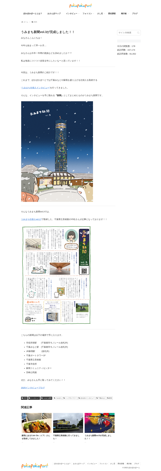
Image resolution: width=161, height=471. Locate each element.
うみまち (59, 398)
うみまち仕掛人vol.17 (31, 219)
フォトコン (103, 464)
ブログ (41, 388)
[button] (138, 32)
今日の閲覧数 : (124, 46)
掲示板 (129, 464)
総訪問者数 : (123, 54)
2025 (25, 398)
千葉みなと (101, 398)
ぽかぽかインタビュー (87, 398)
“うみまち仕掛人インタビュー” (35, 88)
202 (23, 388)
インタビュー (35, 398)
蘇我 (110, 398)
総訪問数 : (122, 50)
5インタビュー (31, 388)
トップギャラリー (71, 398)
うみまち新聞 (47, 398)
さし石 (112, 464)
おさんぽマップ (79, 464)
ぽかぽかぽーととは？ (62, 464)
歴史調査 (121, 464)
